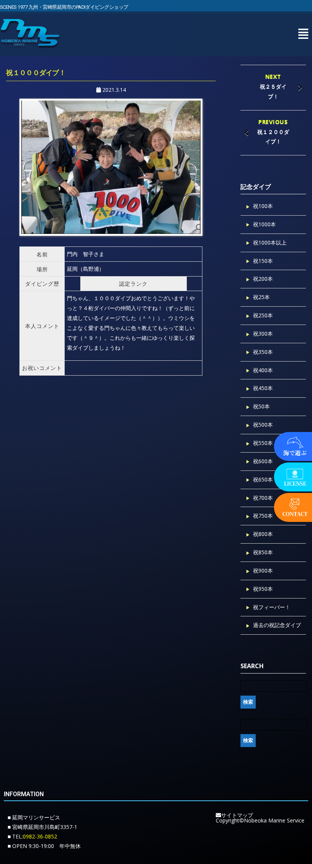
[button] (303, 33)
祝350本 (263, 351)
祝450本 (263, 388)
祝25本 (261, 297)
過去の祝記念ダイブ (277, 625)
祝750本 (263, 515)
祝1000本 (264, 224)
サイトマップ (237, 815)
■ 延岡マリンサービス (34, 817)
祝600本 (263, 461)
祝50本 (261, 406)
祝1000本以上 (270, 242)
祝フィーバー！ (271, 607)
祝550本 (263, 442)
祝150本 (263, 260)
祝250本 (263, 315)
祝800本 (263, 534)
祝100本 (263, 206)
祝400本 (263, 370)
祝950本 (263, 588)
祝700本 (263, 497)
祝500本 (263, 424)
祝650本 (263, 479)
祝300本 (263, 333)
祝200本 (263, 278)
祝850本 (263, 552)
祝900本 (263, 570)
